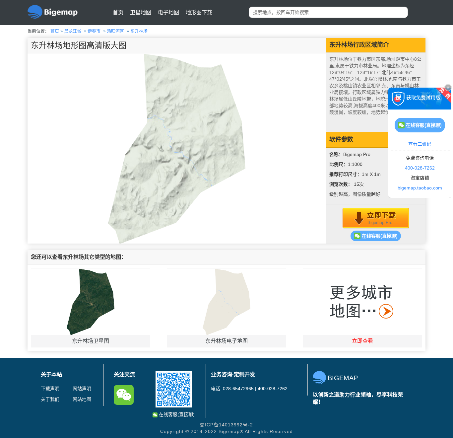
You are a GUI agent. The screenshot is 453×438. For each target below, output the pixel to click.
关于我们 (50, 399)
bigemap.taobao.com (420, 187)
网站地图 (82, 399)
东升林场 (139, 31)
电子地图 (168, 12)
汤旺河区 (115, 31)
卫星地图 (140, 12)
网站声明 (82, 388)
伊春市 (94, 31)
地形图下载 (199, 12)
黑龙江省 (72, 31)
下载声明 (50, 388)
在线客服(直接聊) (379, 236)
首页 (118, 12)
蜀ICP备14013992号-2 (226, 424)
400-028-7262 (420, 168)
